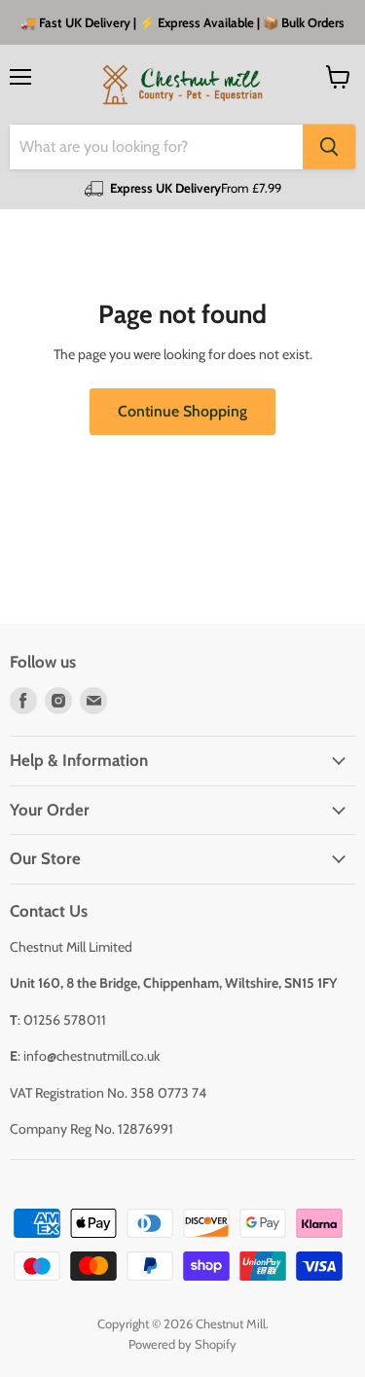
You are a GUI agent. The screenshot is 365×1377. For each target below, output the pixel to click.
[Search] (329, 147)
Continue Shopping (182, 411)
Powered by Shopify (182, 1344)
